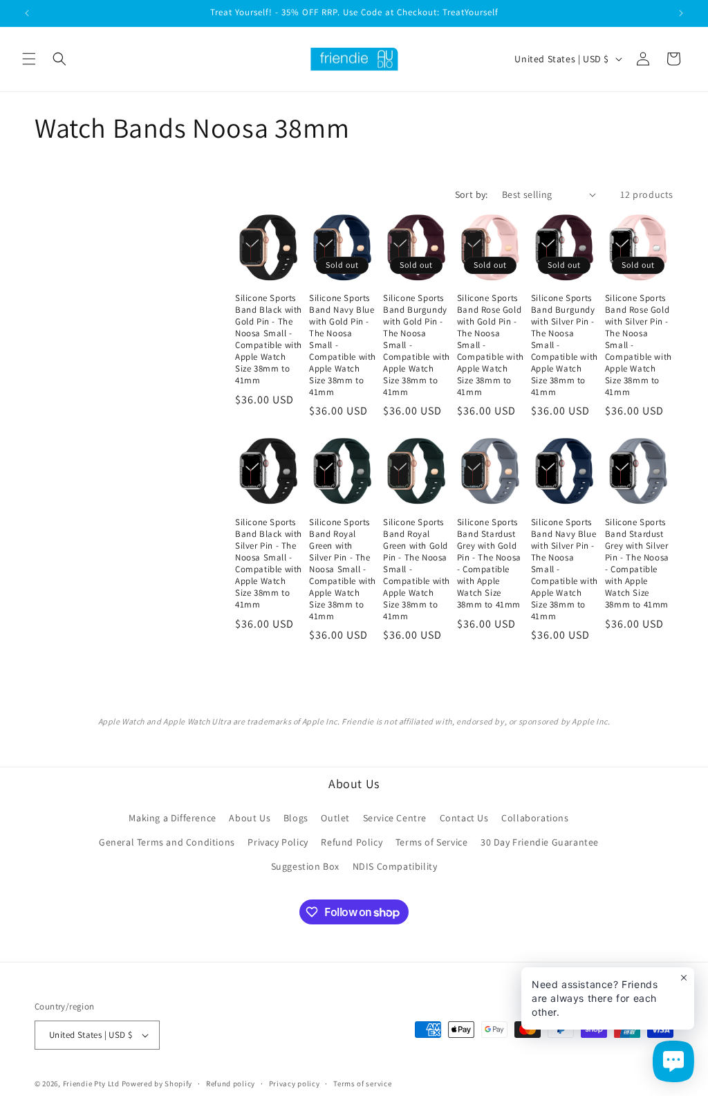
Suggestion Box (305, 866)
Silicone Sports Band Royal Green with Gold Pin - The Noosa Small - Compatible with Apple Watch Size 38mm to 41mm (416, 569)
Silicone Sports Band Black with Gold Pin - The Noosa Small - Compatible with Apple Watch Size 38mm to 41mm (268, 339)
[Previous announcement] (27, 13)
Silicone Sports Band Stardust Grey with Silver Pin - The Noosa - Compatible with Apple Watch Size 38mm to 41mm (637, 563)
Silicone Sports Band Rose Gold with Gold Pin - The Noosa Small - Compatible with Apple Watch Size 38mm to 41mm (490, 345)
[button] (29, 59)
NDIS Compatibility (395, 866)
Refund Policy (351, 842)
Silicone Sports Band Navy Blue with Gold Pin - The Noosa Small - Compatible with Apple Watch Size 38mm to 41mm (342, 345)
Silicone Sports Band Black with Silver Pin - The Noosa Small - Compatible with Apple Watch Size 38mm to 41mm (268, 563)
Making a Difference (172, 818)
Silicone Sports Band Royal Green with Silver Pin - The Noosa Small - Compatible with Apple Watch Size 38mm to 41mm (342, 569)
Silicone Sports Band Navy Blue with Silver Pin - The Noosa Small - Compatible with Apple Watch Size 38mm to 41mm (564, 569)
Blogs (295, 818)
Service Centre (395, 818)
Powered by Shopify (157, 1083)
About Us (249, 818)
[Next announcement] (681, 13)
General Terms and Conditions (167, 842)
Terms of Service (431, 842)
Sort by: (471, 194)
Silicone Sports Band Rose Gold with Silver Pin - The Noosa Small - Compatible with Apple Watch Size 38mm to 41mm (638, 345)
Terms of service (362, 1083)
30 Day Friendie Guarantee (540, 842)
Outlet (335, 818)
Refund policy (230, 1083)
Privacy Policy (278, 842)
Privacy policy (294, 1083)
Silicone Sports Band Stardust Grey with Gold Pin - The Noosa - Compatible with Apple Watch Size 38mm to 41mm (489, 563)
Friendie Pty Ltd (91, 1083)
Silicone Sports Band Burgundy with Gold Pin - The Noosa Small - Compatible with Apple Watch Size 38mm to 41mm (416, 345)
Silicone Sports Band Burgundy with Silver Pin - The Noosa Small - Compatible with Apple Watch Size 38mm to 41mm (564, 345)
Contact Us (464, 818)
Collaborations (534, 818)
